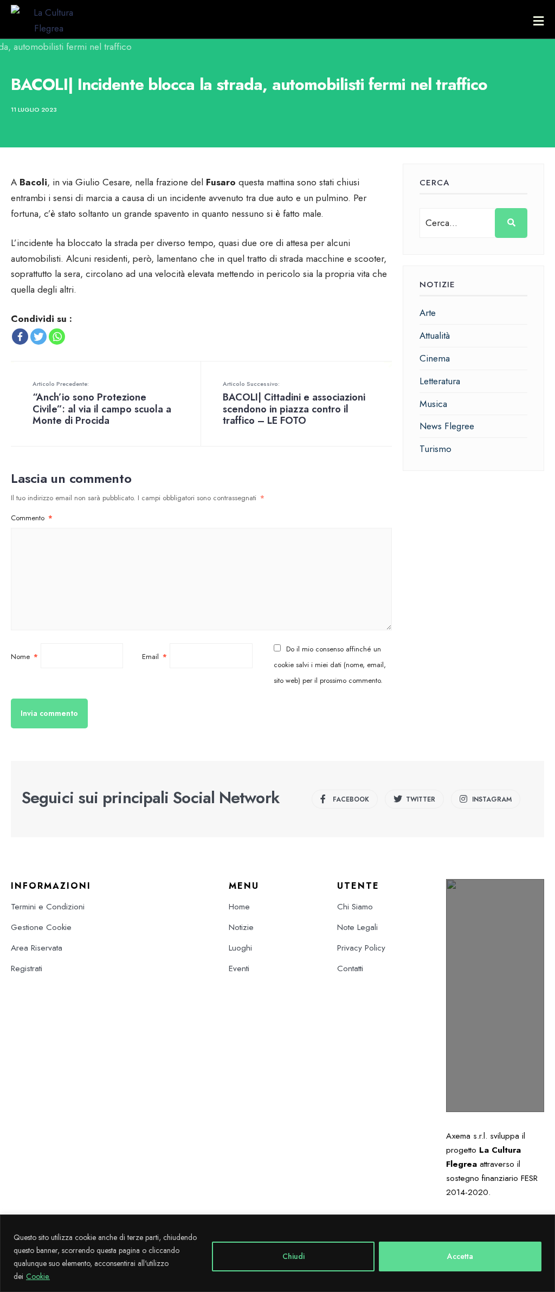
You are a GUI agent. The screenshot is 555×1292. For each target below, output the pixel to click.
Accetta (460, 1256)
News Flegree (447, 425)
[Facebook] (20, 336)
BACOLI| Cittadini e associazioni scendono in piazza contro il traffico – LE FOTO (294, 403)
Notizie (241, 927)
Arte (428, 312)
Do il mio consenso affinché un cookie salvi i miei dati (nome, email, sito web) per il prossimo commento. (330, 665)
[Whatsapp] (57, 336)
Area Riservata (36, 948)
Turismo (435, 448)
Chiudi (293, 1256)
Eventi (239, 968)
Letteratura (440, 380)
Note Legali (357, 927)
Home (239, 907)
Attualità (435, 335)
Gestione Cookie (41, 927)
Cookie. (38, 1276)
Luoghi (240, 948)
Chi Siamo (355, 907)
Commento (32, 518)
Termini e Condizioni (48, 907)
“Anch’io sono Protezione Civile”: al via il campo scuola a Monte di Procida (102, 403)
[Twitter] (38, 336)
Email (154, 656)
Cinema (435, 358)
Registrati (26, 968)
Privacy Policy (361, 948)
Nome (24, 656)
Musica (433, 403)
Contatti (350, 968)
